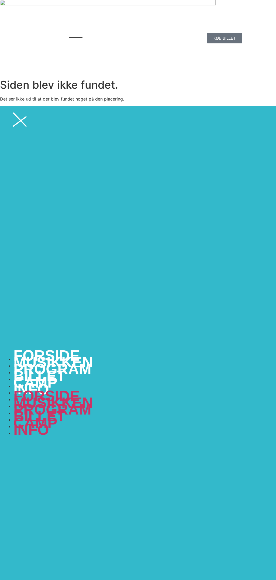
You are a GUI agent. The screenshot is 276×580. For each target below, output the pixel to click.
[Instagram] (159, 37)
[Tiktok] (174, 37)
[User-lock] (189, 37)
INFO (31, 429)
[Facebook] (144, 37)
